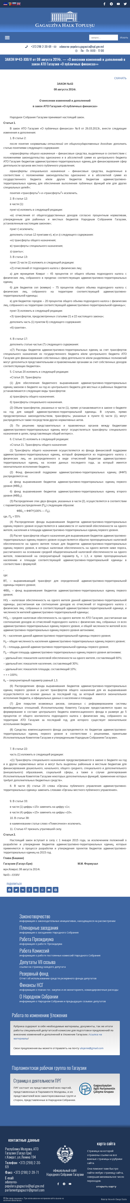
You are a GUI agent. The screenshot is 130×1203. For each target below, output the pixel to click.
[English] (19, 3)
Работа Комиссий (34, 950)
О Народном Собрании (38, 996)
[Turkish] (5, 3)
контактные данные (23, 1140)
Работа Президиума (36, 938)
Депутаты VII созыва (37, 961)
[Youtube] (118, 4)
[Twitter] (125, 4)
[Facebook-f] (104, 4)
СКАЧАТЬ (120, 78)
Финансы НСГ (31, 984)
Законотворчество (34, 916)
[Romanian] (10, 3)
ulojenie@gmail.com (91, 1048)
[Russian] (14, 3)
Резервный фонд (33, 973)
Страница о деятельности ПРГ (37, 1080)
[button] (7, 37)
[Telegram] (111, 4)
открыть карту (106, 1186)
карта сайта (106, 1143)
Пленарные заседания (38, 927)
